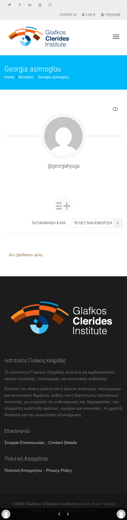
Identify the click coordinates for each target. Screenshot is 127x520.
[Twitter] (9, 5)
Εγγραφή (113, 14)
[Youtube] (40, 5)
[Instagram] (50, 5)
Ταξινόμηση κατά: (49, 223)
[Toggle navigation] (116, 37)
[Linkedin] (30, 5)
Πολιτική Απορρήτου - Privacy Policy (38, 470)
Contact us (68, 14)
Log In (90, 14)
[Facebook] (20, 5)
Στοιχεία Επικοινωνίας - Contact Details (40, 442)
